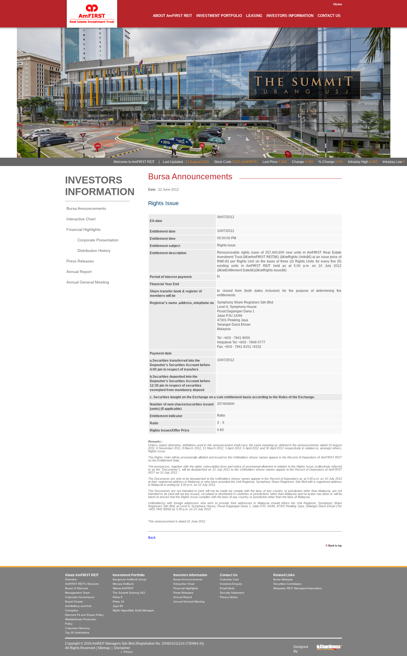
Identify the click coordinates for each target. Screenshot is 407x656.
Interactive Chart (81, 219)
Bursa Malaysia (283, 579)
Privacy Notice (229, 597)
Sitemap (103, 648)
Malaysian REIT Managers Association (297, 588)
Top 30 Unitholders (77, 632)
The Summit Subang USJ (129, 592)
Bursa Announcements (86, 208)
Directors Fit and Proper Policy (84, 614)
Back (152, 538)
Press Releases (80, 261)
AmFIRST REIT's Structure (82, 583)
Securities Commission (287, 583)
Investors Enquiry (231, 583)
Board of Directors (76, 588)
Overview (71, 579)
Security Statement (232, 592)
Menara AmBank (123, 583)
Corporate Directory (77, 628)
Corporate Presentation (98, 240)
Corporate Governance (79, 597)
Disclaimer (122, 648)
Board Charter (74, 601)
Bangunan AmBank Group (129, 579)
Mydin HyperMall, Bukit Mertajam (133, 610)
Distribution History (94, 250)
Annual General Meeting (87, 282)
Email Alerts (227, 588)
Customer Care (229, 579)
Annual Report (79, 271)
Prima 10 (118, 601)
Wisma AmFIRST (123, 588)
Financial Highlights (185, 588)
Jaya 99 (118, 605)
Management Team (77, 592)
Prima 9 (117, 597)
